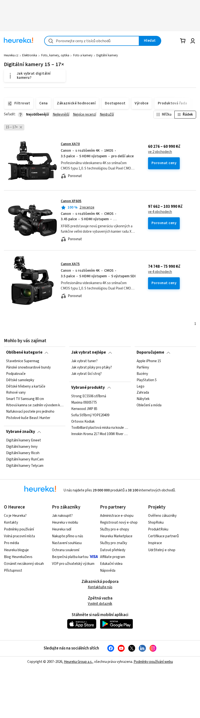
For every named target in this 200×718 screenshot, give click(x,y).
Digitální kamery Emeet (23, 440)
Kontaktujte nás (100, 587)
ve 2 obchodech (160, 152)
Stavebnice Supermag (22, 361)
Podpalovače (16, 373)
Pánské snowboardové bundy (28, 367)
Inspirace (155, 543)
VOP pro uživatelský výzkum (73, 563)
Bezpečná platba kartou (70, 556)
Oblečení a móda (149, 405)
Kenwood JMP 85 (84, 408)
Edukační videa (111, 563)
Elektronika (29, 55)
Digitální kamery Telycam (24, 465)
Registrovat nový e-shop (119, 522)
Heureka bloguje (16, 550)
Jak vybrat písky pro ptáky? (91, 367)
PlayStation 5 (147, 380)
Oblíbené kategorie (24, 352)
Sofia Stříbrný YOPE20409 (90, 415)
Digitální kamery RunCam (25, 459)
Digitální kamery (107, 55)
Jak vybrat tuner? (84, 361)
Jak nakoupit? (62, 515)
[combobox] (91, 41)
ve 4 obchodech (160, 211)
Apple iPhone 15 (149, 361)
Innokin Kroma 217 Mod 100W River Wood (100, 434)
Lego (140, 386)
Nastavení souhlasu (67, 543)
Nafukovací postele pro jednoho (30, 411)
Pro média (11, 543)
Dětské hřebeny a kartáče (25, 386)
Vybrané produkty (88, 387)
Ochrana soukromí (65, 550)
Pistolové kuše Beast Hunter (28, 418)
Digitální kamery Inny (22, 446)
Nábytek (143, 399)
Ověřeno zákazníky (162, 515)
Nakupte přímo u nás (67, 536)
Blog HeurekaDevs (18, 556)
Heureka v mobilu (65, 522)
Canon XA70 (70, 144)
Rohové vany (16, 392)
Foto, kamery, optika (55, 55)
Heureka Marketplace (116, 536)
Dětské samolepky (20, 380)
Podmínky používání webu (153, 661)
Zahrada (143, 392)
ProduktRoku (158, 529)
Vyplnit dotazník (100, 603)
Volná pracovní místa (19, 536)
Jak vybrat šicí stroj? (86, 373)
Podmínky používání (19, 529)
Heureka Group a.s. (78, 661)
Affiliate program (112, 556)
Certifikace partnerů (163, 536)
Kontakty (11, 522)
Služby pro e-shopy (114, 529)
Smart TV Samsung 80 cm (25, 399)
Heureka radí (61, 529)
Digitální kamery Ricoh (23, 452)
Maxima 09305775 (84, 402)
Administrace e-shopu (116, 515)
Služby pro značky (113, 543)
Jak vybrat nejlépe (88, 352)
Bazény (142, 373)
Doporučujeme (150, 352)
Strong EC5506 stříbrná (88, 396)
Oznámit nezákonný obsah (24, 563)
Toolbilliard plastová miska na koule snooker (100, 427)
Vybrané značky (20, 432)
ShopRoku (156, 522)
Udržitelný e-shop (161, 550)
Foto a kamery (82, 55)
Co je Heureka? (15, 515)
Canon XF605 (71, 201)
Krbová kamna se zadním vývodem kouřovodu (34, 405)
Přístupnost (13, 570)
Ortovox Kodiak (83, 421)
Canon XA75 (70, 264)
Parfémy (143, 367)
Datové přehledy (112, 550)
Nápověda (107, 570)
